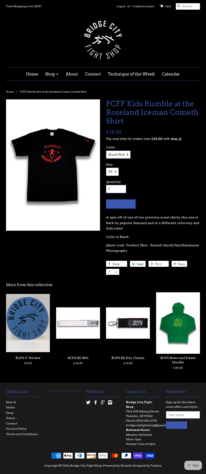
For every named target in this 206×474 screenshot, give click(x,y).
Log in (121, 6)
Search (11, 402)
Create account (143, 6)
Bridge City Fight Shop (86, 465)
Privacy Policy (16, 428)
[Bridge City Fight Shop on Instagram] (110, 403)
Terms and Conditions (22, 434)
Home (32, 74)
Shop (50, 74)
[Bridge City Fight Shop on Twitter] (88, 403)
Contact (93, 74)
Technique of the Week (131, 74)
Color (110, 147)
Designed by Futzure (147, 465)
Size (109, 164)
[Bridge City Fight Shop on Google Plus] (103, 403)
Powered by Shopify (117, 465)
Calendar (171, 74)
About (72, 74)
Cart (168, 6)
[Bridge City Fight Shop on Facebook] (95, 403)
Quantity (113, 182)
